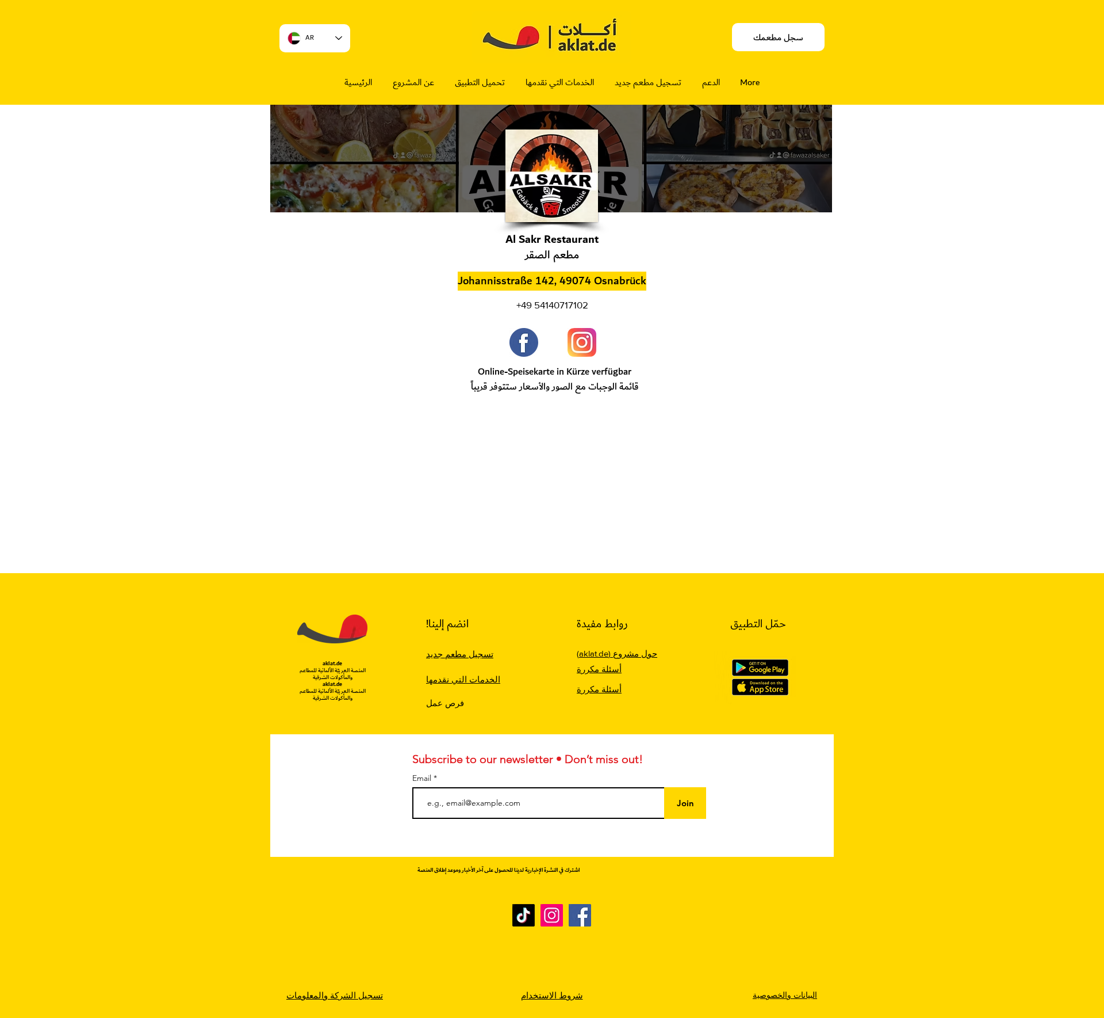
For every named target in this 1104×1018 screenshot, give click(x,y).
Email (423, 778)
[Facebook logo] (580, 915)
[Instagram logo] (551, 915)
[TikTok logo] (523, 915)
